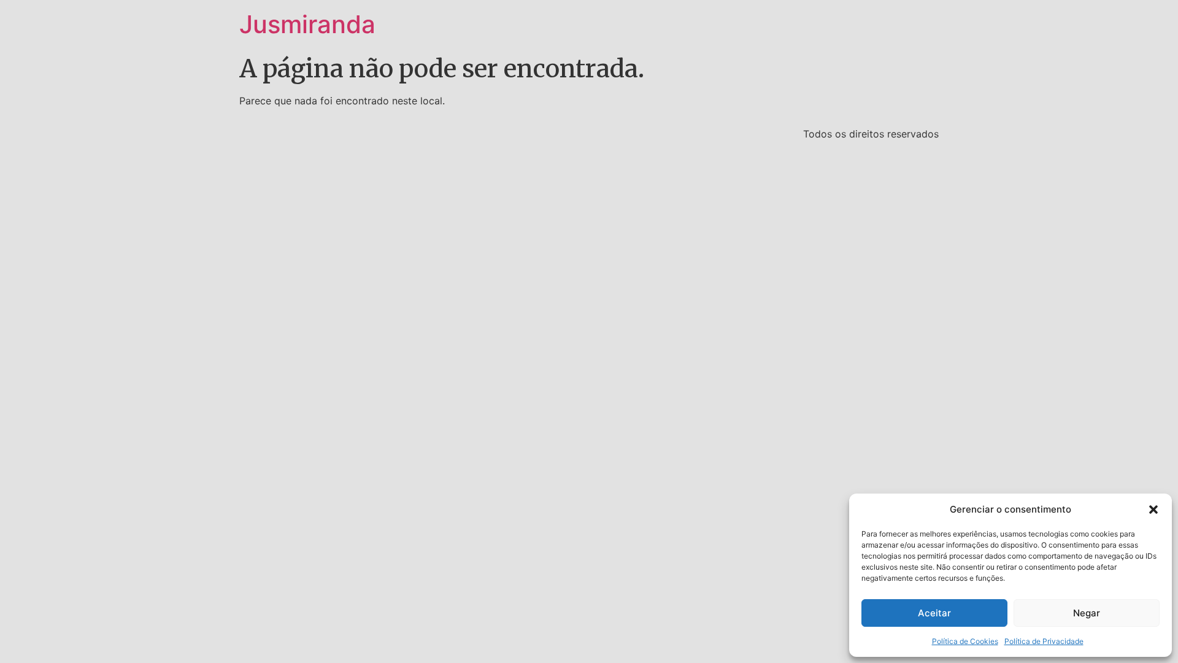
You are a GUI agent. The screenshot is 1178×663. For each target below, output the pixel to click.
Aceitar (934, 613)
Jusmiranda (307, 24)
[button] (1153, 509)
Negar (1086, 613)
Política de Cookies (965, 641)
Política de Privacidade (1044, 641)
